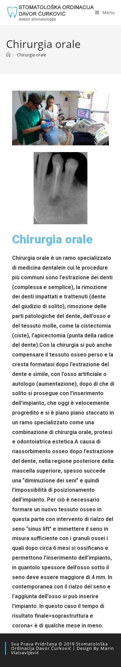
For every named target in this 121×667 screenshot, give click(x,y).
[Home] (8, 55)
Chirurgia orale (31, 55)
